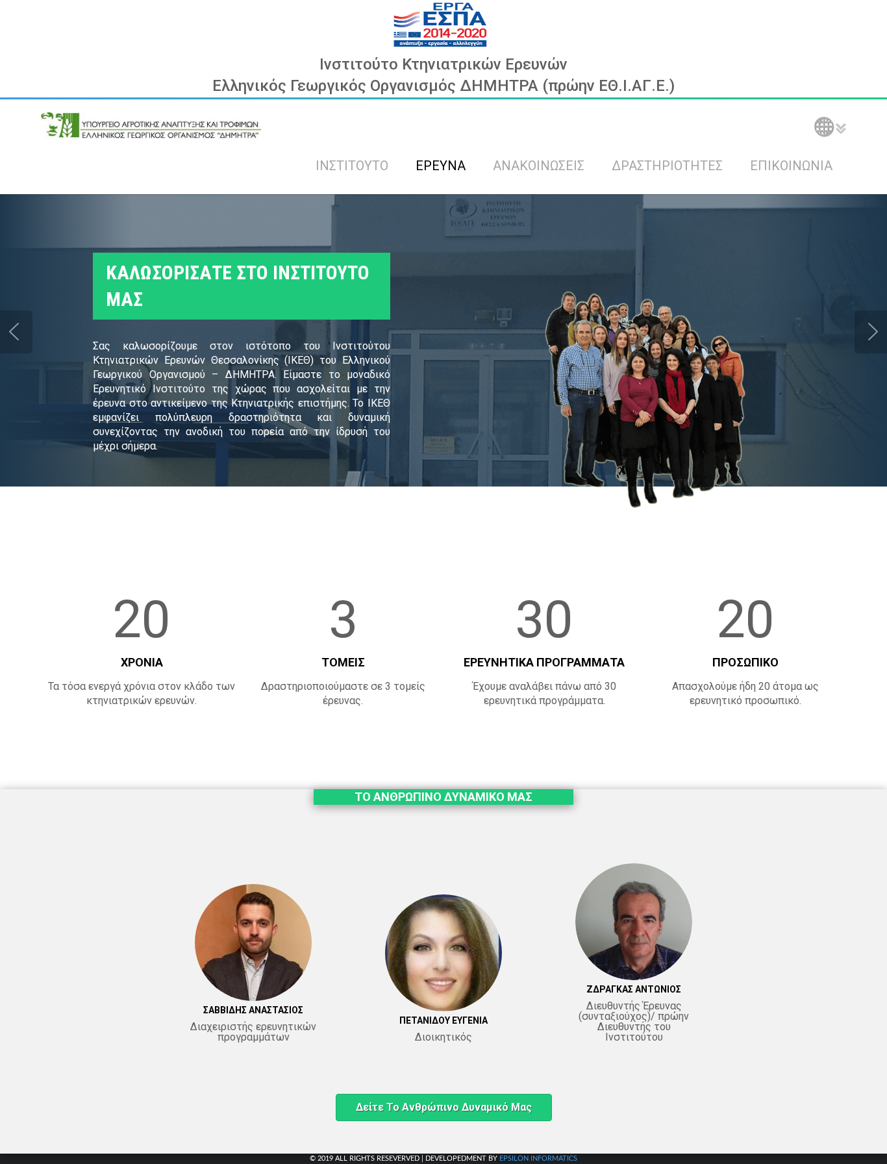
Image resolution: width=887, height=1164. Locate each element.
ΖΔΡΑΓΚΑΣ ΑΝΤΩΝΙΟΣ (633, 989)
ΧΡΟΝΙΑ (142, 662)
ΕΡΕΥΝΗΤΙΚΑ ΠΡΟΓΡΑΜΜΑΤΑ (544, 662)
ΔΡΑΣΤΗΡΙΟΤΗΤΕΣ (667, 165)
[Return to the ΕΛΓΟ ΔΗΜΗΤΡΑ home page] (151, 125)
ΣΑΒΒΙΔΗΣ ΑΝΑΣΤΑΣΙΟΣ (253, 1010)
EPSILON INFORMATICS (538, 1158)
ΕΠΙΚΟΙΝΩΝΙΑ (791, 165)
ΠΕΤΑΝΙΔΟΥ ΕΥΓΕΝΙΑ (443, 1020)
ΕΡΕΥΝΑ (441, 165)
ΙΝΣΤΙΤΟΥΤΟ (352, 165)
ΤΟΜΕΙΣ (343, 662)
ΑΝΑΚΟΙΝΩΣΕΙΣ (538, 165)
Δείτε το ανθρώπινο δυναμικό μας (444, 1107)
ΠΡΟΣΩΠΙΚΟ (745, 662)
